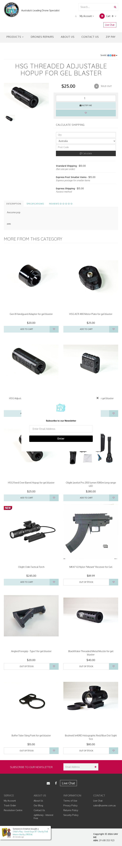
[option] (26, 98)
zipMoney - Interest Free (43, 817)
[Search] (115, 7)
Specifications (35, 203)
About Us (68, 36)
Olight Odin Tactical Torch (31, 566)
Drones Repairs (42, 36)
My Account (85, 16)
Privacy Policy (70, 805)
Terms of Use (70, 800)
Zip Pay (110, 36)
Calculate (87, 153)
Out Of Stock (86, 582)
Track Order (10, 805)
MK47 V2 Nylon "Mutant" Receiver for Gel (90, 566)
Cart (109, 16)
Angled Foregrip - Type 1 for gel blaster (31, 651)
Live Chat (110, 24)
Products (14, 36)
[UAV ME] (11, 9)
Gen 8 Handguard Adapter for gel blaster (31, 314)
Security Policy (70, 815)
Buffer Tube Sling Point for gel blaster (31, 735)
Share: (104, 55)
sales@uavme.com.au (104, 805)
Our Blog (38, 805)
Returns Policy (70, 810)
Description (13, 203)
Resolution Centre (13, 810)
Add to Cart (26, 329)
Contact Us (90, 36)
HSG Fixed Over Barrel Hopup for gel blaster (31, 482)
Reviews (54, 203)
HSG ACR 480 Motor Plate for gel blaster (90, 314)
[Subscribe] (94, 766)
